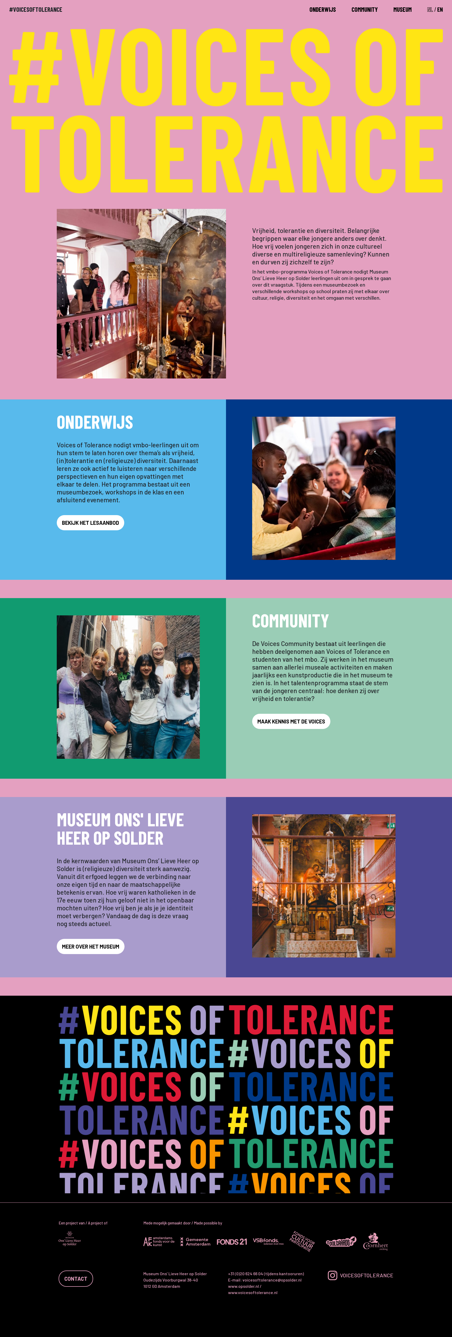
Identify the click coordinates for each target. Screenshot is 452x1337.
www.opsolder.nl (243, 1286)
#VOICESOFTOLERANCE (35, 9)
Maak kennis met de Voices (291, 721)
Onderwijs (322, 9)
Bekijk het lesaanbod (90, 523)
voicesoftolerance (366, 1275)
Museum (402, 9)
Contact (75, 1278)
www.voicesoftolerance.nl (253, 1292)
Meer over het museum (90, 946)
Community (365, 9)
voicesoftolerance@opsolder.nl (272, 1279)
